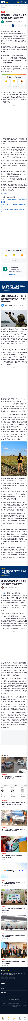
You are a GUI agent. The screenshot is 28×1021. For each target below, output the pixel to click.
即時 (8, 1018)
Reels (20, 1019)
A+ (15, 25)
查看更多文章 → (12, 274)
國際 (10, 5)
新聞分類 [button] (3, 983)
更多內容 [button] (3, 988)
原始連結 (4, 193)
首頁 (2, 5)
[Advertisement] (14, 121)
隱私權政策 (11, 999)
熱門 (14, 1018)
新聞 (6, 5)
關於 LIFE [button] (3, 992)
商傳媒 (3, 593)
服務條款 (17, 999)
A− (10, 25)
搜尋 (25, 1018)
